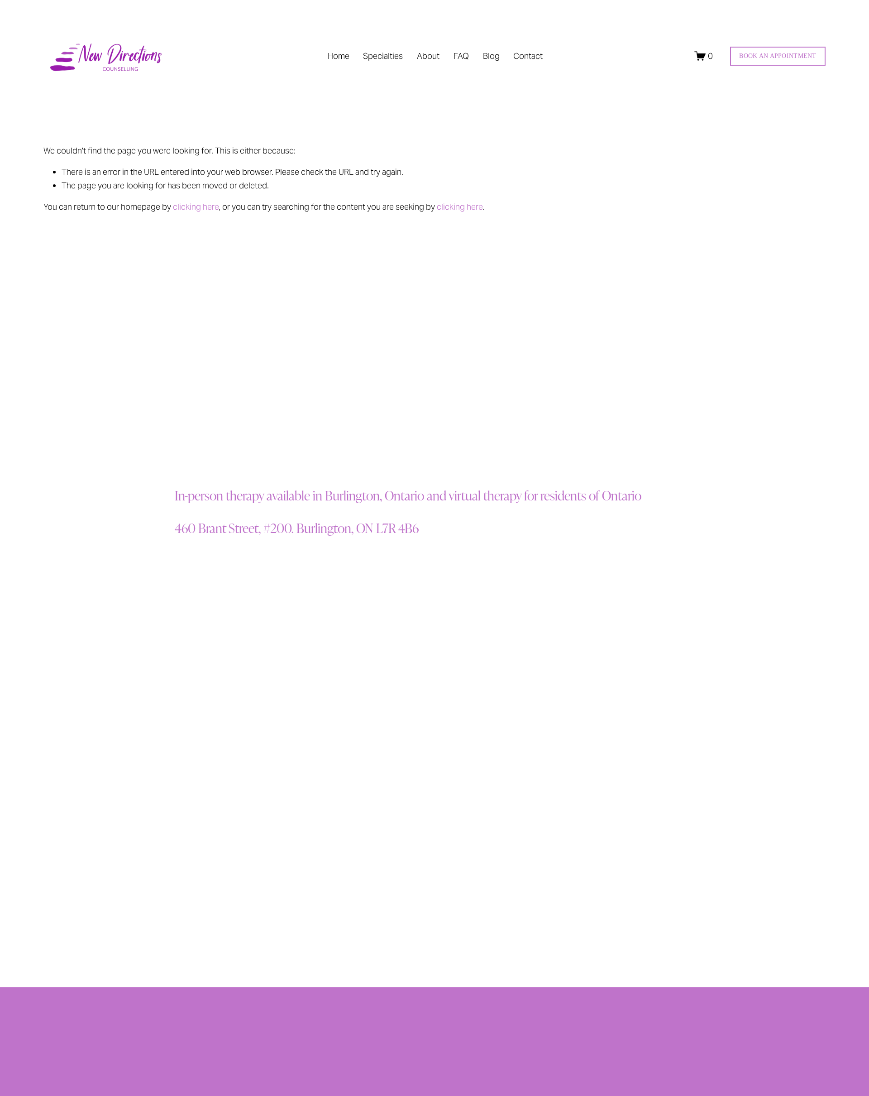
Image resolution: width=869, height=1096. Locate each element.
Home (338, 56)
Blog (491, 56)
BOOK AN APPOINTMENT (777, 56)
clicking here (196, 207)
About (428, 56)
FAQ (461, 56)
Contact (528, 56)
